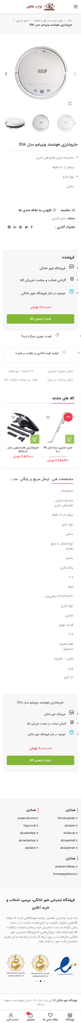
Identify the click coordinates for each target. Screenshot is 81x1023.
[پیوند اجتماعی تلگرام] (9, 227)
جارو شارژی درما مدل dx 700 (58, 449)
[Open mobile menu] (76, 6)
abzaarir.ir (71, 825)
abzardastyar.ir (28, 840)
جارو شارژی (22, 20)
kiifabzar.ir (71, 833)
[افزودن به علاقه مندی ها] (48, 417)
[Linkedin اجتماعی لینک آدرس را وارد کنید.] (15, 227)
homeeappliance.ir (65, 874)
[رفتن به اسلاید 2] (40, 981)
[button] (8, 965)
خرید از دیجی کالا (40, 318)
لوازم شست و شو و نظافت (47, 20)
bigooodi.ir (31, 825)
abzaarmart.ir (69, 848)
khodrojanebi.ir (68, 818)
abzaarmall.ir (69, 840)
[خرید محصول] (69, 439)
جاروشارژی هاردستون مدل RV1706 (23, 449)
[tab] (62, 479)
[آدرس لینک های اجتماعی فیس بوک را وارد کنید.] (31, 227)
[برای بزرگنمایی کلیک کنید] (69, 103)
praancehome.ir (28, 818)
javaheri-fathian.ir (66, 866)
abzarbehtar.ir (29, 833)
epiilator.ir (31, 848)
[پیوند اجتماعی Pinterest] (20, 227)
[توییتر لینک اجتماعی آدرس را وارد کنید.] (26, 227)
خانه (69, 20)
